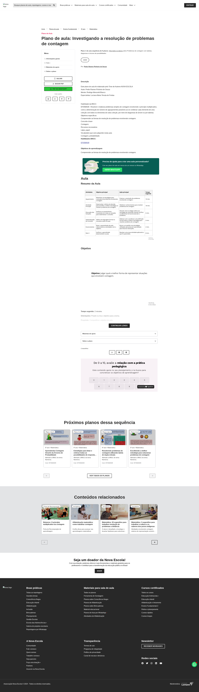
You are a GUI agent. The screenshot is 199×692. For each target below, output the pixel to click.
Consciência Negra (33, 599)
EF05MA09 (85, 143)
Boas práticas (65, 5)
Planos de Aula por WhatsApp (95, 613)
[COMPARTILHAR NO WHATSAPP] (112, 352)
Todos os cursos (147, 592)
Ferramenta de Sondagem (93, 596)
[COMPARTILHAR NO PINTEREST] (126, 352)
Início (43, 29)
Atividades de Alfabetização (94, 616)
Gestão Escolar (32, 619)
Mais (131, 5)
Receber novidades (153, 646)
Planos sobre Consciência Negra (96, 599)
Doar (99, 571)
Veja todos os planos (116, 51)
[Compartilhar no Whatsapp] (55, 99)
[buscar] (54, 5)
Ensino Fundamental (70, 29)
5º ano (83, 29)
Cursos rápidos (147, 613)
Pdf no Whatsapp (60, 89)
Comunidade (122, 5)
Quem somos (31, 652)
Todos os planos (90, 592)
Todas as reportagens (34, 592)
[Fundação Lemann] (187, 684)
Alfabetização (31, 606)
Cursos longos (146, 616)
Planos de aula (54, 29)
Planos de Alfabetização (93, 602)
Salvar (59, 78)
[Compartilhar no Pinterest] (68, 99)
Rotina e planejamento (149, 609)
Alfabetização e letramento (151, 602)
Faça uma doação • (33, 662)
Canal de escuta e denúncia (94, 656)
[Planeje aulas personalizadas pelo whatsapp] (194, 664)
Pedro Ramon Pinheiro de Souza (95, 66)
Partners (29, 666)
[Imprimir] (48, 99)
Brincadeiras (31, 613)
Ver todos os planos (99, 476)
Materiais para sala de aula (85, 5)
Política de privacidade (92, 652)
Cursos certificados (106, 5)
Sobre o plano (51, 71)
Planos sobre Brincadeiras (93, 606)
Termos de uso (89, 646)
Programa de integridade (93, 649)
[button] (155, 542)
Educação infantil (32, 602)
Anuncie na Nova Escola (35, 669)
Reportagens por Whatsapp (36, 629)
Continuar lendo (119, 325)
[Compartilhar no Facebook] (61, 99)
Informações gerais (53, 59)
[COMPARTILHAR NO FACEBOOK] (119, 352)
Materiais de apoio (52, 67)
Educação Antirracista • (150, 596)
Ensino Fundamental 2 (149, 606)
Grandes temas (32, 596)
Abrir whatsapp (112, 170)
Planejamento (31, 616)
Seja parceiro (31, 659)
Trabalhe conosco (32, 656)
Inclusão (29, 609)
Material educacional (91, 609)
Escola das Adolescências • (36, 623)
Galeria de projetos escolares (37, 626)
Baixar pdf (59, 84)
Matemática (93, 29)
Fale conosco (31, 649)
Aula (48, 63)
